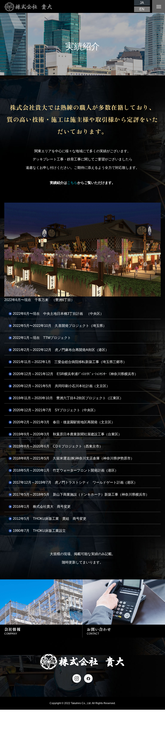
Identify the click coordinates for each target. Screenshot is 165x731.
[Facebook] (88, 678)
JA (142, 3)
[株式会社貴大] (28, 6)
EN (141, 9)
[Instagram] (76, 678)
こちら (72, 183)
